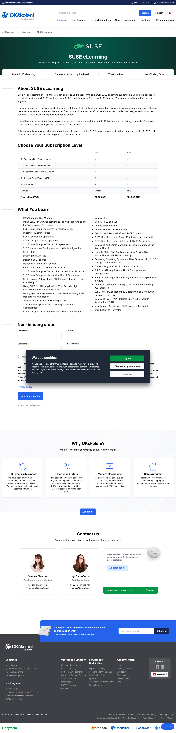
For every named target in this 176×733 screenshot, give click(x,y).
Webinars (65, 688)
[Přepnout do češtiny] (170, 13)
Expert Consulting (97, 668)
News (118, 20)
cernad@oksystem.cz (82, 588)
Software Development (71, 672)
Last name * (23, 344)
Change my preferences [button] (127, 366)
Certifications (79, 20)
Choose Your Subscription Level (72, 74)
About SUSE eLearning (23, 74)
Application (94, 678)
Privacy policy (25, 387)
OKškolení (18, 16)
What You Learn (116, 74)
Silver (23, 357)
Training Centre (124, 668)
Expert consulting (101, 20)
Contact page (116, 567)
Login (160, 12)
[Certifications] (88, 20)
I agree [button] (127, 358)
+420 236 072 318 (81, 585)
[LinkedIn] (162, 667)
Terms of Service (160, 718)
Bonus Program (96, 685)
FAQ (119, 682)
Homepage (10, 32)
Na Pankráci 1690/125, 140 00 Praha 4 (23, 669)
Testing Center (123, 678)
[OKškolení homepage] (19, 647)
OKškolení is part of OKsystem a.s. (120, 590)
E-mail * (69, 330)
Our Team (121, 672)
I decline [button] (127, 374)
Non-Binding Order (154, 74)
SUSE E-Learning (68, 685)
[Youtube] (159, 674)
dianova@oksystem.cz (39, 588)
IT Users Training (68, 668)
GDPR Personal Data (145, 714)
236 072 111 (19, 672)
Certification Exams (97, 675)
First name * (23, 330)
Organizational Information (101, 682)
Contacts (145, 20)
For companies (19, 3)
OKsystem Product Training (73, 675)
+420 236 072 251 (39, 585)
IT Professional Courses (71, 665)
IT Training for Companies (100, 672)
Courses (61, 20)
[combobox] (104, 13)
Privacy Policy (142, 718)
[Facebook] (157, 667)
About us (130, 20)
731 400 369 (141, 3)
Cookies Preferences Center (120, 714)
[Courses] (67, 20)
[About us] (136, 20)
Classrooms (122, 675)
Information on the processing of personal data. (74, 634)
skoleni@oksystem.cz (165, 3)
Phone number (72, 344)
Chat (169, 726)
